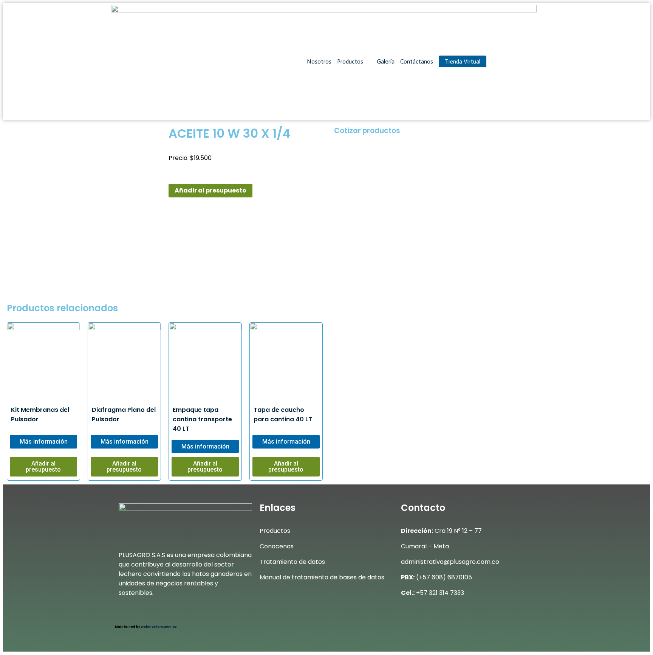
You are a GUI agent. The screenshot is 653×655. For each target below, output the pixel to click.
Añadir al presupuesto (210, 190)
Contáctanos (416, 61)
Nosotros (319, 61)
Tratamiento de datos (292, 561)
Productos (351, 61)
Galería (386, 61)
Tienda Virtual (462, 61)
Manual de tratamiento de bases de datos (322, 577)
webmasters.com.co (159, 627)
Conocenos (277, 546)
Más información (44, 441)
